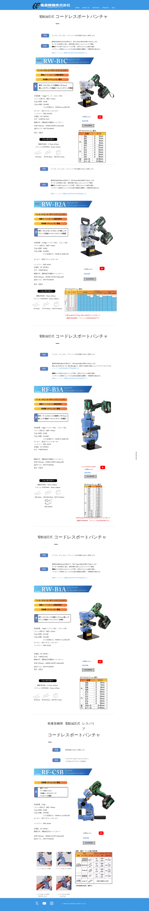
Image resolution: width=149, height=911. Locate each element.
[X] (37, 903)
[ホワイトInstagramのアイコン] (51, 903)
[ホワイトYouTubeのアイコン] (44, 903)
